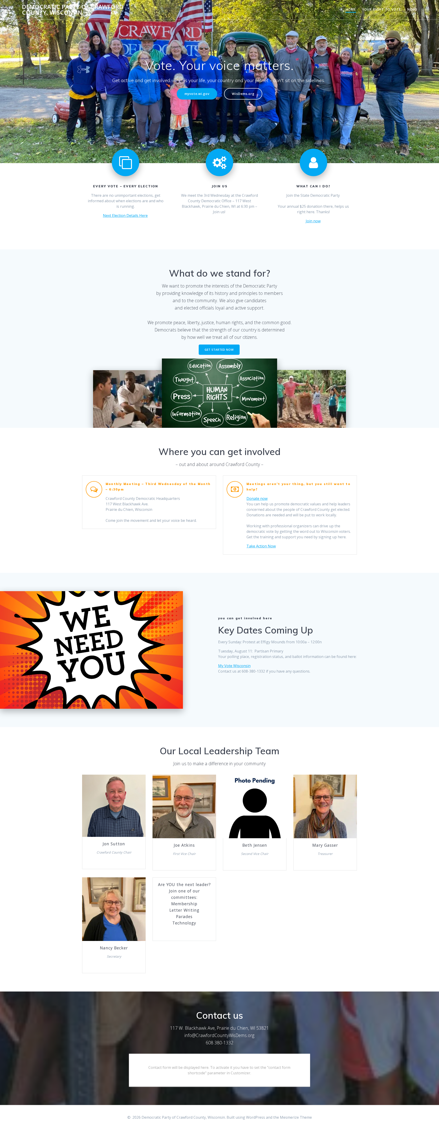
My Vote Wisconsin (234, 665)
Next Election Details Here (125, 215)
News (412, 9)
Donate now (257, 498)
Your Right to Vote (381, 9)
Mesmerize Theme (296, 1117)
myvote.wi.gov (197, 94)
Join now (313, 221)
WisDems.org (243, 94)
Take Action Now (261, 546)
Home (350, 9)
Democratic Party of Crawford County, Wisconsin (72, 10)
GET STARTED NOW (219, 350)
